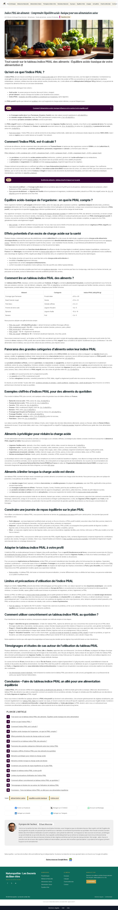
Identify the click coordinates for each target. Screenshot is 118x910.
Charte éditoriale (106, 4)
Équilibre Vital (81, 4)
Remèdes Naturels (63, 4)
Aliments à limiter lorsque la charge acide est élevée (29, 761)
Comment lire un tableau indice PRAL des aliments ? (29, 741)
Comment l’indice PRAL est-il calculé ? (24, 726)
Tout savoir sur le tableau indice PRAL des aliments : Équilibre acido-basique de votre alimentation (45, 717)
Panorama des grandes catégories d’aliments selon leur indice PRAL (34, 746)
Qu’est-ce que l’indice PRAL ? (21, 722)
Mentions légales (99, 897)
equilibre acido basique (38, 798)
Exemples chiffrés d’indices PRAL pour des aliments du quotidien (33, 751)
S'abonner (91, 881)
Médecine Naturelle (23, 4)
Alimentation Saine (35, 4)
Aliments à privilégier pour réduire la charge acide (28, 756)
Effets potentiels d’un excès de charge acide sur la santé (30, 736)
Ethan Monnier (46, 824)
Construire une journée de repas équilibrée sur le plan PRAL (32, 766)
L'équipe (66, 879)
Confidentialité (108, 897)
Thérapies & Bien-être (49, 4)
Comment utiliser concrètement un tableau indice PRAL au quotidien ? (35, 780)
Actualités (96, 4)
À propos (72, 4)
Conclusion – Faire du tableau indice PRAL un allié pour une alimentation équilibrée (39, 790)
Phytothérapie (11, 4)
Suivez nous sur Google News (57, 859)
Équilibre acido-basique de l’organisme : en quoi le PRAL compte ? (34, 731)
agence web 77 (71, 902)
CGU (68, 908)
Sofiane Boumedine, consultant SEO (58, 902)
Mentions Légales (53, 908)
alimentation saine (18, 798)
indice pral (55, 798)
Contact (114, 4)
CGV (63, 908)
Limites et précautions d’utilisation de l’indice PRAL (28, 775)
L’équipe (88, 4)
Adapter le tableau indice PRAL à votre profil (26, 770)
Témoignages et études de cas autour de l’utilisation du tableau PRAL (35, 785)
